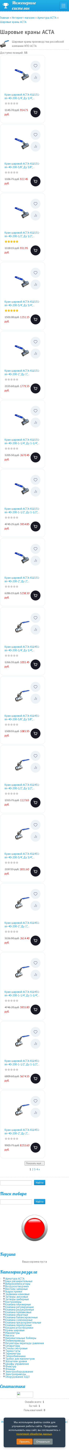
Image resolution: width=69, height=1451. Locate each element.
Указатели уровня (16, 1361)
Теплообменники (15, 1356)
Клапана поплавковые (18, 1312)
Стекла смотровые (16, 1348)
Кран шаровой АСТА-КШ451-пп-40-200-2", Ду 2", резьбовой (22, 1131)
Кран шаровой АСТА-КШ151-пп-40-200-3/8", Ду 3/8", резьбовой (22, 165)
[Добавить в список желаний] (35, 66)
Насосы (9, 1335)
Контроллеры (13, 1302)
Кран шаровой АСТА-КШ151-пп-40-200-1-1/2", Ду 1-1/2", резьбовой (22, 510)
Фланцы (10, 1369)
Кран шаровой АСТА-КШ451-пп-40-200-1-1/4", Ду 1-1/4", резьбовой (22, 993)
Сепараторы (12, 1345)
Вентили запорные (16, 1289)
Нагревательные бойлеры (20, 1338)
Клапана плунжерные (18, 1304)
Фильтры (10, 1366)
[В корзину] (35, 112)
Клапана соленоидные (19, 1320)
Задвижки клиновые (17, 1294)
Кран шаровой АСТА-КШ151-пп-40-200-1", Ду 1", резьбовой (22, 372)
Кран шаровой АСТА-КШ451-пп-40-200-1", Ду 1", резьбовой (22, 924)
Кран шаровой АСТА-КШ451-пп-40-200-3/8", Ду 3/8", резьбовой (22, 717)
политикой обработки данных (34, 1433)
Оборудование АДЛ (17, 1376)
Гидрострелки (13, 1291)
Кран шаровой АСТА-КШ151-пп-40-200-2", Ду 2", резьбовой (22, 579)
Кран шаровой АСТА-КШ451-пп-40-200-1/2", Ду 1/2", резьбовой (22, 786)
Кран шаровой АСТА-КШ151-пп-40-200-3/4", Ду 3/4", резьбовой (22, 303)
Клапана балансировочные (21, 1317)
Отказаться (43, 1441)
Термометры (13, 1353)
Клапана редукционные (19, 1309)
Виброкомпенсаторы (17, 1283)
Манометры (12, 1333)
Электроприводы (15, 1374)
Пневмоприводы (15, 1340)
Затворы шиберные (17, 1299)
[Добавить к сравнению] (35, 77)
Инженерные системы (24, 5)
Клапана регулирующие (19, 1307)
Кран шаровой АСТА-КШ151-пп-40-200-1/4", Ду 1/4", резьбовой (22, 96)
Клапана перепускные (18, 1325)
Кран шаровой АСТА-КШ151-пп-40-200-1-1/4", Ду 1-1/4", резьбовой (22, 441)
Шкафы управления (17, 1364)
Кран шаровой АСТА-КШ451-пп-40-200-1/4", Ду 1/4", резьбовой (22, 648)
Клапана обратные (16, 1314)
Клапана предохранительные (23, 1322)
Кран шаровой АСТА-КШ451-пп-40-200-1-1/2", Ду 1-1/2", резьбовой (22, 1062)
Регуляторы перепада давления (24, 1343)
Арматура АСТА (14, 1278)
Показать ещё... (34, 1163)
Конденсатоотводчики (19, 1327)
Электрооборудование (19, 1371)
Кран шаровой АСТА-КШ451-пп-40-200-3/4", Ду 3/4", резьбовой (22, 855)
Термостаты (12, 1351)
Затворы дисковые (16, 1296)
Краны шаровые (15, 1330)
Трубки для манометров (20, 1358)
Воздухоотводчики (17, 1286)
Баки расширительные (19, 1281)
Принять (25, 1441)
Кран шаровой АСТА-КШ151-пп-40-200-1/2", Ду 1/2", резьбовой (22, 234)
